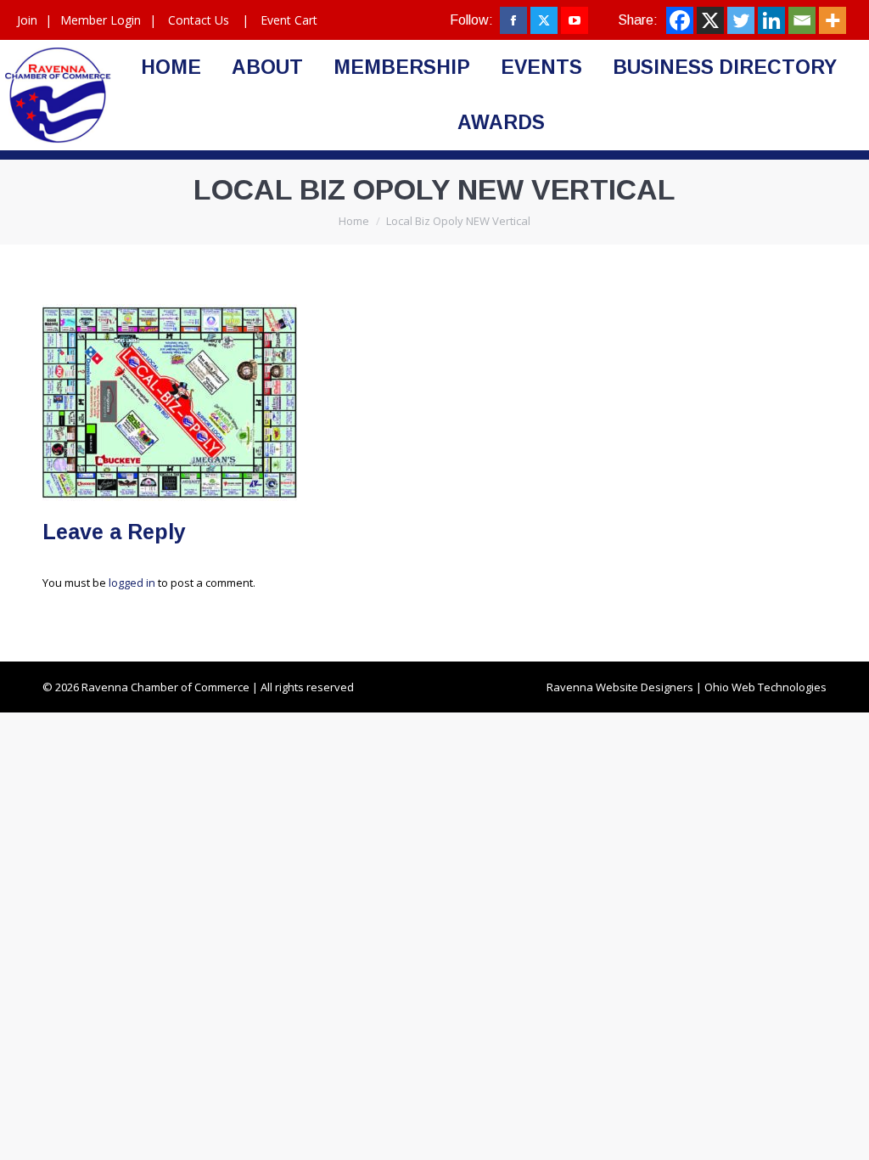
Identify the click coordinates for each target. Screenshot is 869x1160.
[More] (832, 20)
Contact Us (198, 20)
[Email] (802, 20)
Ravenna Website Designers (620, 687)
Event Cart (289, 20)
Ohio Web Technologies (765, 687)
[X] (710, 20)
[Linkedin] (771, 20)
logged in (132, 582)
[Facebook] (679, 20)
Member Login (100, 20)
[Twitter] (740, 20)
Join (27, 20)
